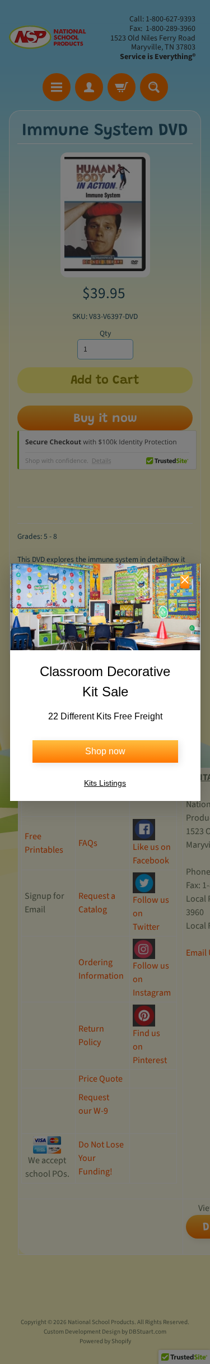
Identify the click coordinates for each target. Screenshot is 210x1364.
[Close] (184, 581)
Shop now (105, 751)
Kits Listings (105, 782)
